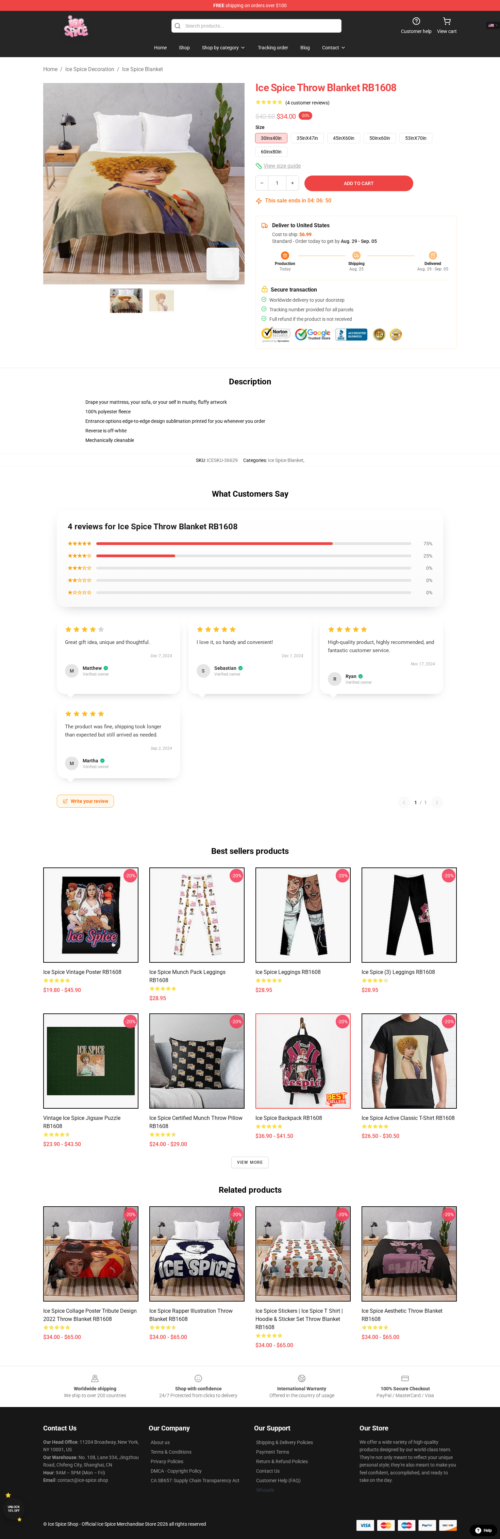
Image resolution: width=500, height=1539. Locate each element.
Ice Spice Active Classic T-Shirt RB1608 (408, 1118)
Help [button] (488, 1530)
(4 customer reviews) (307, 102)
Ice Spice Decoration (89, 69)
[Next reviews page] (437, 802)
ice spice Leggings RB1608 (288, 972)
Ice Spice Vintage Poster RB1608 (82, 972)
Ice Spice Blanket (142, 69)
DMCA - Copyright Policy (176, 1471)
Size (260, 127)
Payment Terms (272, 1452)
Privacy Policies (167, 1461)
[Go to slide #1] (126, 300)
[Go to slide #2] (161, 300)
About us (160, 1442)
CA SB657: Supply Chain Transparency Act (195, 1480)
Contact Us (268, 1471)
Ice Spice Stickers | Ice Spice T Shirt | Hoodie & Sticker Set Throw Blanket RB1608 (299, 1319)
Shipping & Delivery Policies (284, 1442)
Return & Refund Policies (282, 1461)
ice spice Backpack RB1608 (288, 1118)
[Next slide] (234, 184)
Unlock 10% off (14, 1508)
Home (50, 69)
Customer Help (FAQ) (278, 1480)
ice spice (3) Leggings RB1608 (398, 972)
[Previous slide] (54, 184)
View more (250, 1162)
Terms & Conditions (171, 1452)
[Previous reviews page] (404, 802)
